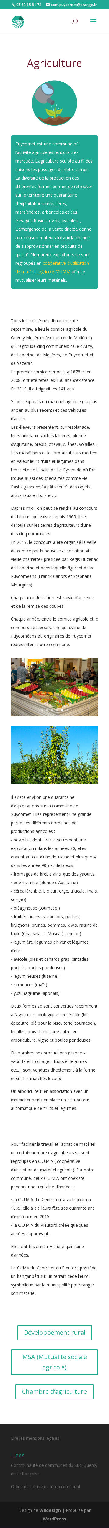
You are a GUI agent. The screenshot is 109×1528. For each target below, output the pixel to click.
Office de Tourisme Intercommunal (45, 1486)
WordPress (54, 1519)
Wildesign (50, 1510)
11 (80, 778)
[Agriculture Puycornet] (54, 715)
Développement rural (54, 1332)
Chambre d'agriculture (54, 1391)
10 (75, 778)
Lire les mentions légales (35, 1438)
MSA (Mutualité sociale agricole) (54, 1362)
